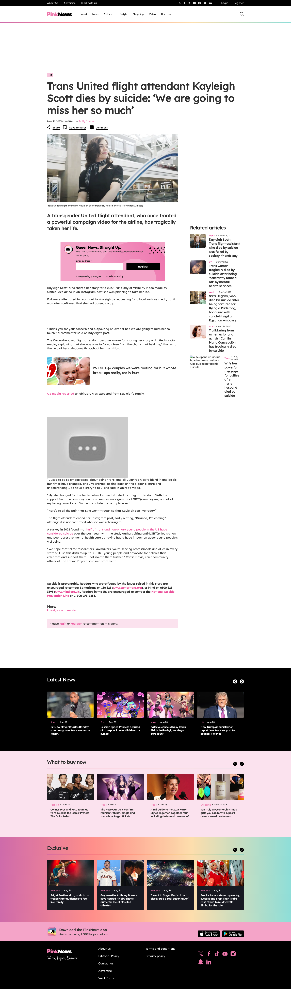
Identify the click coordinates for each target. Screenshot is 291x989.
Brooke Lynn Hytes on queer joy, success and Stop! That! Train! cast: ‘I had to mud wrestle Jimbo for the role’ (220, 900)
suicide (71, 610)
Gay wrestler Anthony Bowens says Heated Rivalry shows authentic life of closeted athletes (119, 900)
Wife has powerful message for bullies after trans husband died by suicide (231, 379)
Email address (88, 261)
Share (56, 127)
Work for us (106, 978)
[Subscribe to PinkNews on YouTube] (225, 955)
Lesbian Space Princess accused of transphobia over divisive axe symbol (120, 730)
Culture (108, 14)
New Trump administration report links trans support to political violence (218, 730)
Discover (166, 14)
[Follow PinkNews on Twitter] (201, 955)
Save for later (77, 127)
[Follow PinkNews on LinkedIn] (210, 3)
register (76, 623)
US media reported (60, 393)
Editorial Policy (108, 956)
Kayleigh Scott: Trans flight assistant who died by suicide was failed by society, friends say (224, 248)
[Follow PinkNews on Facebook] (209, 955)
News (95, 14)
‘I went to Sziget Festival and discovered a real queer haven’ (170, 897)
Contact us (105, 963)
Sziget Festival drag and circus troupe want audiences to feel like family (70, 899)
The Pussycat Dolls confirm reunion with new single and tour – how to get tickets (118, 813)
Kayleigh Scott (56, 610)
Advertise (70, 3)
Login (224, 3)
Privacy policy (155, 956)
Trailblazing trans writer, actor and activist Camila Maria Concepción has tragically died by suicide (222, 340)
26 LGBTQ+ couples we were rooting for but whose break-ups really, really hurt (134, 370)
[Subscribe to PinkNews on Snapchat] (201, 963)
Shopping (138, 14)
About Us (52, 3)
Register (239, 3)
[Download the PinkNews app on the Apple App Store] (209, 933)
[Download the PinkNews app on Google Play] (233, 933)
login (63, 623)
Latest (83, 14)
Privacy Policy (116, 276)
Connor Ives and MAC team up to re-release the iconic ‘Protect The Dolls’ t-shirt (70, 813)
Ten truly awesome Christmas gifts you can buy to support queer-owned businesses (219, 813)
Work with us (89, 3)
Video (152, 14)
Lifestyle (122, 14)
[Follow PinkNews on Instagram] (233, 955)
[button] (112, 447)
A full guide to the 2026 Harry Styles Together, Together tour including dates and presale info (170, 813)
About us (104, 948)
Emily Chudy (86, 121)
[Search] (242, 14)
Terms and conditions (160, 948)
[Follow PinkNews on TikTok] (217, 955)
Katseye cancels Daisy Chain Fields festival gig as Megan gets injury (168, 730)
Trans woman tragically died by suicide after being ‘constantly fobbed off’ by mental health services (223, 276)
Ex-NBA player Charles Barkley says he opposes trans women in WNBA (70, 730)
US (50, 75)
